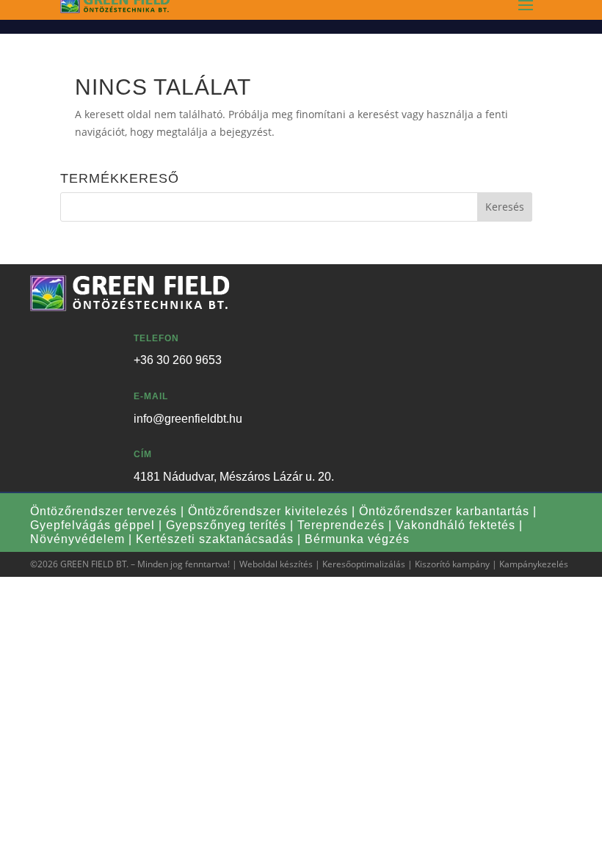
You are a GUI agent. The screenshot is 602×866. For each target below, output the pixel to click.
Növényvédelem (77, 539)
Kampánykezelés (533, 564)
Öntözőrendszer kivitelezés (268, 511)
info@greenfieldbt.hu (188, 418)
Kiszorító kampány (452, 564)
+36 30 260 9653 (178, 360)
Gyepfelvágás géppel (92, 525)
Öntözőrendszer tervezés (103, 511)
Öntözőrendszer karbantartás (444, 511)
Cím (143, 454)
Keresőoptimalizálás (363, 564)
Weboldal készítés (276, 564)
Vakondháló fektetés (455, 525)
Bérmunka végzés (357, 539)
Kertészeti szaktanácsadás (215, 539)
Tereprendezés (341, 525)
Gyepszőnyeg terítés (226, 525)
